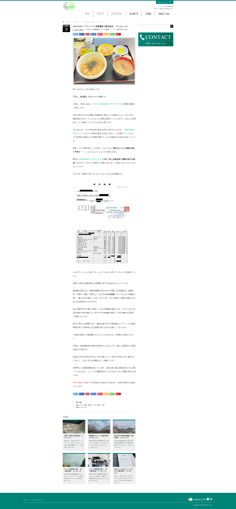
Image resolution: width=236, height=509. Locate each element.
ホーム (87, 13)
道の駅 (107, 29)
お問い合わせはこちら (162, 2)
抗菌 (95, 29)
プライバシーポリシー (36, 500)
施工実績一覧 (134, 13)
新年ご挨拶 (79, 402)
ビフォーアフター (116, 13)
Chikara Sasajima (78, 30)
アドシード (100, 13)
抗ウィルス (90, 29)
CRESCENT (199, 499)
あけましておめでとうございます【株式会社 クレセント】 (123, 471)
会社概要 (148, 13)
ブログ (76, 29)
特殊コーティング (100, 29)
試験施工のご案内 (164, 13)
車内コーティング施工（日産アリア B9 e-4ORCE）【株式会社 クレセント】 (90, 406)
